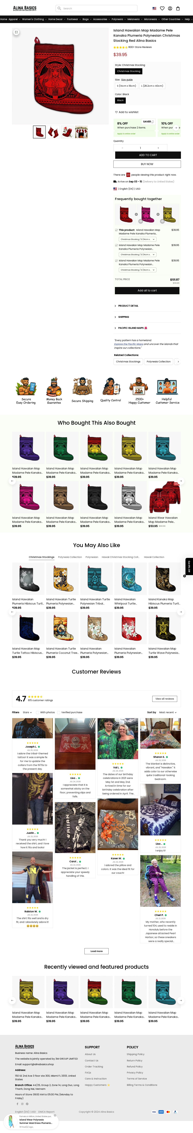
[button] (189, 566)
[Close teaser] (184, 576)
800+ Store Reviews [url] (140, 47)
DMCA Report (46, 1112)
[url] (128, 344)
